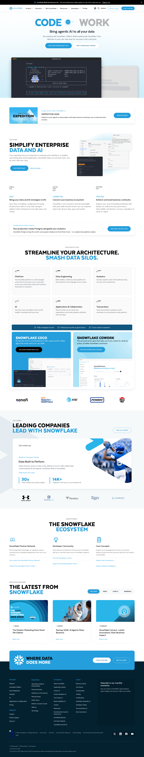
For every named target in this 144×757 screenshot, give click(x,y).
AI (10, 698)
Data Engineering (14, 691)
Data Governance (81, 712)
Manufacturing (36, 696)
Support (11, 714)
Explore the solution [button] (119, 229)
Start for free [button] (101, 660)
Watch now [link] (103, 639)
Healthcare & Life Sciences (40, 693)
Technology (35, 711)
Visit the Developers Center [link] (62, 558)
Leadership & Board (60, 687)
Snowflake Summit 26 (60, 724)
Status (11, 721)
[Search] (99, 8)
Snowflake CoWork (15, 687)
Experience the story (27, 472)
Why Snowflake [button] (19, 168)
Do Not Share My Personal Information (93, 732)
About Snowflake (59, 683)
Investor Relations (59, 694)
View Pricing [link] (35, 168)
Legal (17, 735)
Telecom (34, 707)
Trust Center (57, 698)
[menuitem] (29, 8)
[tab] (26, 498)
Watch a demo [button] (121, 660)
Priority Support (14, 717)
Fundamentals (80, 691)
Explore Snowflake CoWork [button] (91, 349)
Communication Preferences (63, 732)
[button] (141, 2)
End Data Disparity (59, 721)
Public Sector (35, 700)
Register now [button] (122, 115)
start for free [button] (128, 8)
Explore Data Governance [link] (105, 560)
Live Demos (79, 687)
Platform (12, 683)
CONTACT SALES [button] (114, 8)
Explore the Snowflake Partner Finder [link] (22, 566)
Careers (56, 691)
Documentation (81, 708)
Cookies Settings (77, 732)
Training (78, 694)
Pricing (11, 705)
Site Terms (51, 732)
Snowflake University (82, 701)
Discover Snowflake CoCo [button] (58, 45)
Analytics (12, 694)
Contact (56, 705)
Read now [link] (16, 639)
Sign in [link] (103, 8)
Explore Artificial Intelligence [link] (106, 566)
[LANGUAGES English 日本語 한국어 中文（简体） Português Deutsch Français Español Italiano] (95, 8)
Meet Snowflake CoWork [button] (86, 45)
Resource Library (81, 683)
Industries (35, 679)
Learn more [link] (19, 292)
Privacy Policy (43, 732)
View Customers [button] (122, 430)
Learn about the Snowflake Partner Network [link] (24, 560)
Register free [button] (106, 2)
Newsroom (57, 708)
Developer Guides (81, 705)
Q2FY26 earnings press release (36, 751)
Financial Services (37, 689)
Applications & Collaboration (18, 701)
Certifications (80, 698)
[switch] (70, 22)
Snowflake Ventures (60, 717)
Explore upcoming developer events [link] (65, 563)
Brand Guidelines (59, 701)
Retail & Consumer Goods (29, 457)
